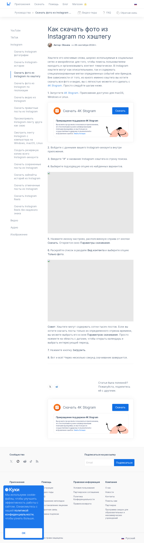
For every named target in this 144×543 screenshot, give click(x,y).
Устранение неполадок (52, 501)
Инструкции (47, 488)
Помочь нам (111, 501)
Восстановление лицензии (54, 505)
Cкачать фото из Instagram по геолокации (24, 87)
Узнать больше (80, 133)
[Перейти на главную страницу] (8, 4)
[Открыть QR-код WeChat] (18, 461)
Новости (109, 492)
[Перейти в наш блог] (37, 461)
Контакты (110, 496)
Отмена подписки (50, 514)
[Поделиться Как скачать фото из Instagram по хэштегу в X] (50, 386)
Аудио (14, 227)
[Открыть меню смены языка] (135, 4)
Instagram (16, 44)
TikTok (14, 37)
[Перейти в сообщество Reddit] (24, 461)
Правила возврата (82, 503)
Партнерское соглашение (86, 492)
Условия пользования (83, 488)
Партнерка (110, 505)
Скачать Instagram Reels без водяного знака (26, 210)
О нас (108, 488)
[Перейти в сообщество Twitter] (11, 461)
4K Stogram (55, 85)
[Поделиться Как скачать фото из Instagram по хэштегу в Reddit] (56, 386)
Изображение (19, 234)
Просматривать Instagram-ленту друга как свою (28, 122)
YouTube (16, 30)
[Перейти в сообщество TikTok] (31, 461)
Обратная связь (49, 509)
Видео (14, 220)
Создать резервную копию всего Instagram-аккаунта (26, 154)
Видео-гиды (47, 492)
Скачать (120, 110)
